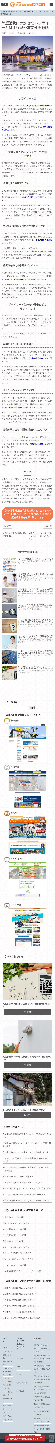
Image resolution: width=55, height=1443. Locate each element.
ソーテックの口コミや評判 (14, 1265)
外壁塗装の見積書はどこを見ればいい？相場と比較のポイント (35, 667)
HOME (5, 1348)
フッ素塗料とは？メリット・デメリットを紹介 (23, 1182)
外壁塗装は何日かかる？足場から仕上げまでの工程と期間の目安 (27, 1144)
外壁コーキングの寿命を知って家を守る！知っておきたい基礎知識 (27, 1169)
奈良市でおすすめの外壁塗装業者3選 (18, 1312)
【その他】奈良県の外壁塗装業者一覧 (7, 1372)
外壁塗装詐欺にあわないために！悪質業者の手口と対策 (27, 1188)
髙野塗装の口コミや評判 (13, 1241)
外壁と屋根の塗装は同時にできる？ (18, 1176)
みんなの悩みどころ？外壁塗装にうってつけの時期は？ (35, 636)
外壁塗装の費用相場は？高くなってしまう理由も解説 (26, 1200)
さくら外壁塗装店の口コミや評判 (34, 558)
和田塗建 (20, 1358)
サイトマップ (7, 1420)
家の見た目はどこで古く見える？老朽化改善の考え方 (24, 1110)
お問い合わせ (7, 1416)
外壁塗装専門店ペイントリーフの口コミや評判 (23, 1271)
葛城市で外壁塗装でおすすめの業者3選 (19, 1294)
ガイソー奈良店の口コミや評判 (16, 1247)
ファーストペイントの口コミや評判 (18, 1259)
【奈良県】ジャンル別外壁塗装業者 (7, 1392)
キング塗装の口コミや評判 (14, 1229)
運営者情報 (7, 1405)
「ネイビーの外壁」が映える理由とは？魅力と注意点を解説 (35, 652)
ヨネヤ (19, 1375)
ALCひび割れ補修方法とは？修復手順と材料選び (24, 1194)
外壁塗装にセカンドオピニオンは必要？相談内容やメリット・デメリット (35, 576)
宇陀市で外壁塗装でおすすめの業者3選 (19, 1288)
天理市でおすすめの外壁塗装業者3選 (18, 1306)
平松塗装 (20, 1366)
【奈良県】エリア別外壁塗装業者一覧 (7, 1382)
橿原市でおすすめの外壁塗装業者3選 (35, 606)
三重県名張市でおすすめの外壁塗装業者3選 (21, 1318)
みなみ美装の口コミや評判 (14, 1235)
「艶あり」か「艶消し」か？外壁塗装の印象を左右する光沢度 (35, 590)
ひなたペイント (22, 1383)
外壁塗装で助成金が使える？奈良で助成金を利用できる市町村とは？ (35, 621)
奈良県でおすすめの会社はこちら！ (22, 1437)
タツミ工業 (20, 1391)
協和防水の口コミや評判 (13, 1217)
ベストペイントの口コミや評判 (16, 1223)
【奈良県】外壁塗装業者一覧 (7, 1355)
